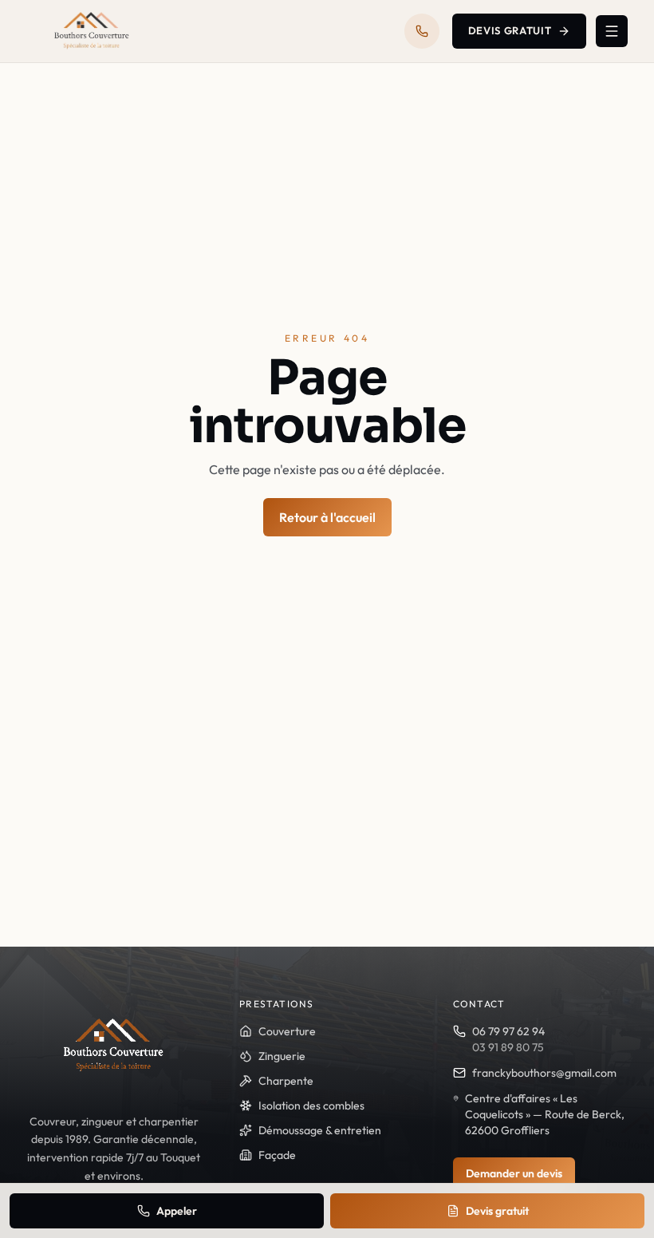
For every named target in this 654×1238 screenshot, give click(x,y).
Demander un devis (514, 1173)
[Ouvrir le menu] (612, 31)
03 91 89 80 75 (508, 1047)
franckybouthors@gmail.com (544, 1073)
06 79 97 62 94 (508, 1031)
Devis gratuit (509, 30)
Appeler (176, 1211)
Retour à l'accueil (327, 517)
